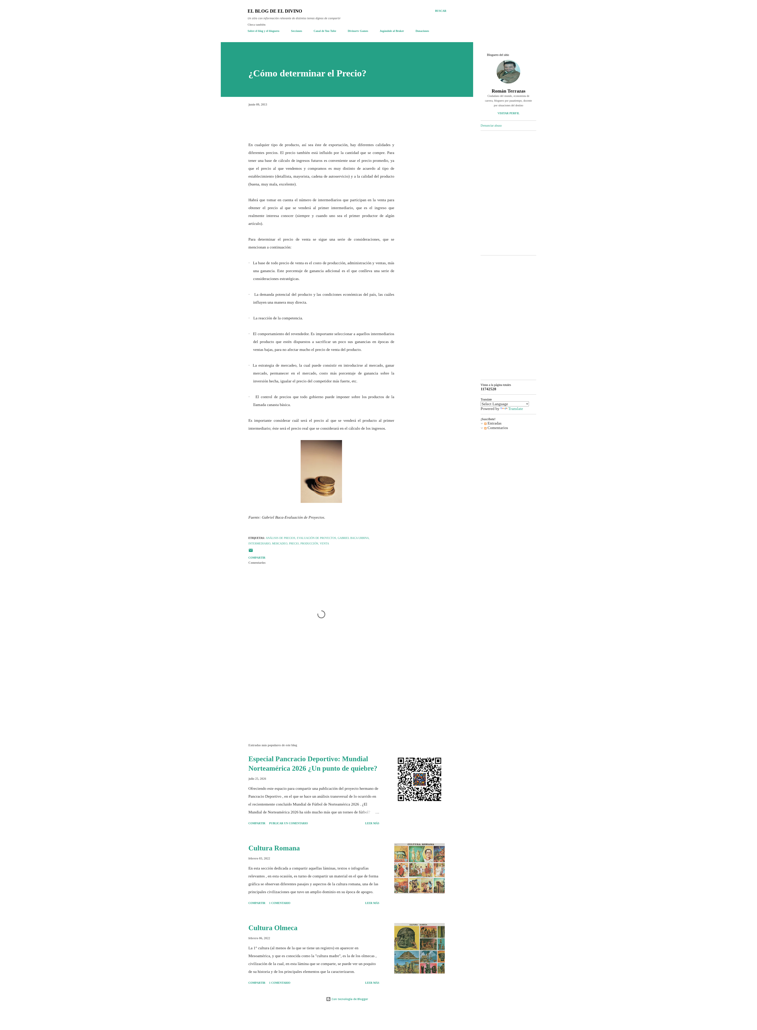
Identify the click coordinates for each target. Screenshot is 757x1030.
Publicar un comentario (288, 823)
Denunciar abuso (491, 125)
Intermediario (259, 543)
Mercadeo (279, 543)
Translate (515, 408)
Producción (309, 543)
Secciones (296, 31)
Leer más (372, 823)
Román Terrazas (508, 91)
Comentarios (497, 428)
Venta (324, 543)
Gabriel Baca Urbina (353, 538)
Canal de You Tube (325, 31)
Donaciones (422, 31)
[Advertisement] (315, 694)
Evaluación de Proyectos (316, 538)
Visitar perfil (508, 113)
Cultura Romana (274, 848)
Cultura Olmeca (272, 928)
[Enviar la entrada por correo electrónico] (250, 551)
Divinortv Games (358, 31)
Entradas (494, 423)
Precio (294, 543)
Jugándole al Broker (392, 31)
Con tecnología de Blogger (349, 999)
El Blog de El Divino (275, 11)
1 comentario (279, 903)
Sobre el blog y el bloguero (263, 31)
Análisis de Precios (280, 538)
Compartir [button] (256, 557)
